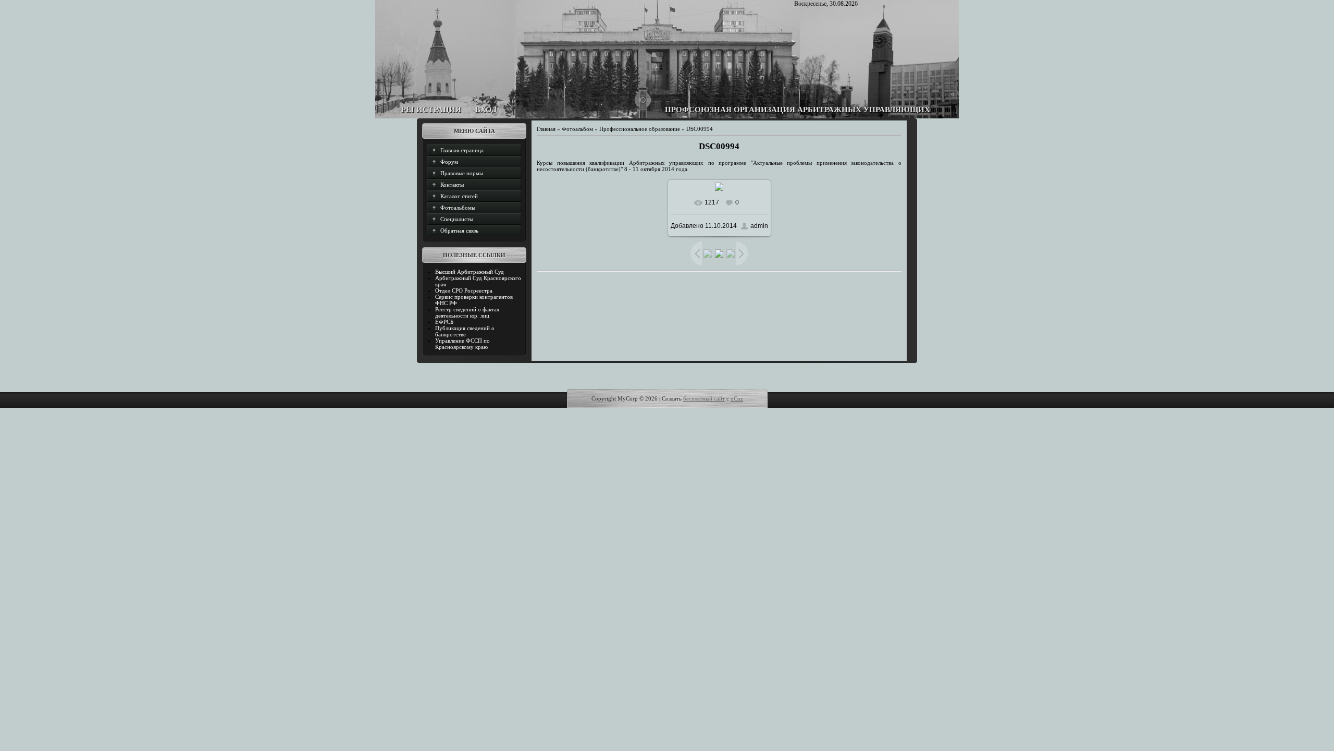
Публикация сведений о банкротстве (465, 331)
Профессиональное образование (639, 129)
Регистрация (431, 109)
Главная (546, 129)
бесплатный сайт (704, 398)
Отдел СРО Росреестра (463, 290)
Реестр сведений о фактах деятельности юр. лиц (467, 312)
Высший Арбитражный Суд (469, 272)
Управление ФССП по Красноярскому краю (462, 343)
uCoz (737, 398)
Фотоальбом (577, 129)
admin (759, 225)
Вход (486, 109)
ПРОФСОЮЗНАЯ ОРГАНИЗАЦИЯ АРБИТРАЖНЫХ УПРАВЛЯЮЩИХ (797, 109)
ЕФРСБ (444, 322)
